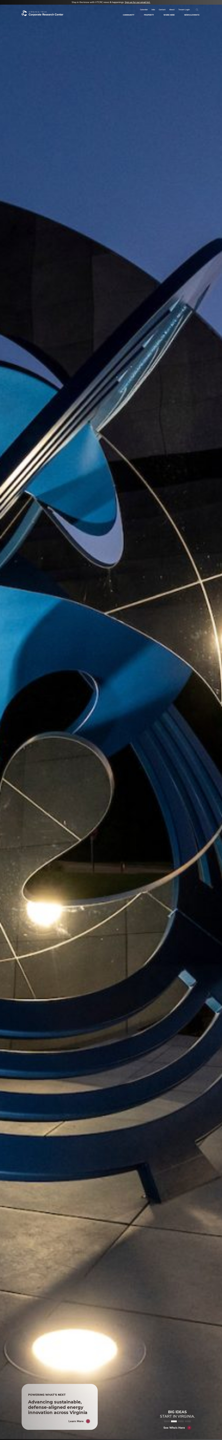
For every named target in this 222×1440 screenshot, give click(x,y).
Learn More (76, 1421)
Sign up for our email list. (137, 2)
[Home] (42, 14)
